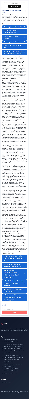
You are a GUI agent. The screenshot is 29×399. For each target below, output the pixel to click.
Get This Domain (14, 6)
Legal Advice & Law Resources (11, 359)
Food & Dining (7, 353)
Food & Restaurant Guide (10, 366)
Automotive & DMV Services (11, 342)
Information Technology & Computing (13, 355)
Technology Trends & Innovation (12, 368)
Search (14, 312)
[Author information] (26, 10)
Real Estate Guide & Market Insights (13, 364)
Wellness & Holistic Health (10, 373)
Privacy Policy (7, 382)
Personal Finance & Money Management (14, 351)
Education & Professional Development (14, 346)
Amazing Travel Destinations (11, 370)
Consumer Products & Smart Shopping (13, 344)
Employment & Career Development (13, 348)
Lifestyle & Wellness (9, 362)
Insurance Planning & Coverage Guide (13, 357)
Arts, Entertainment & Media (11, 339)
